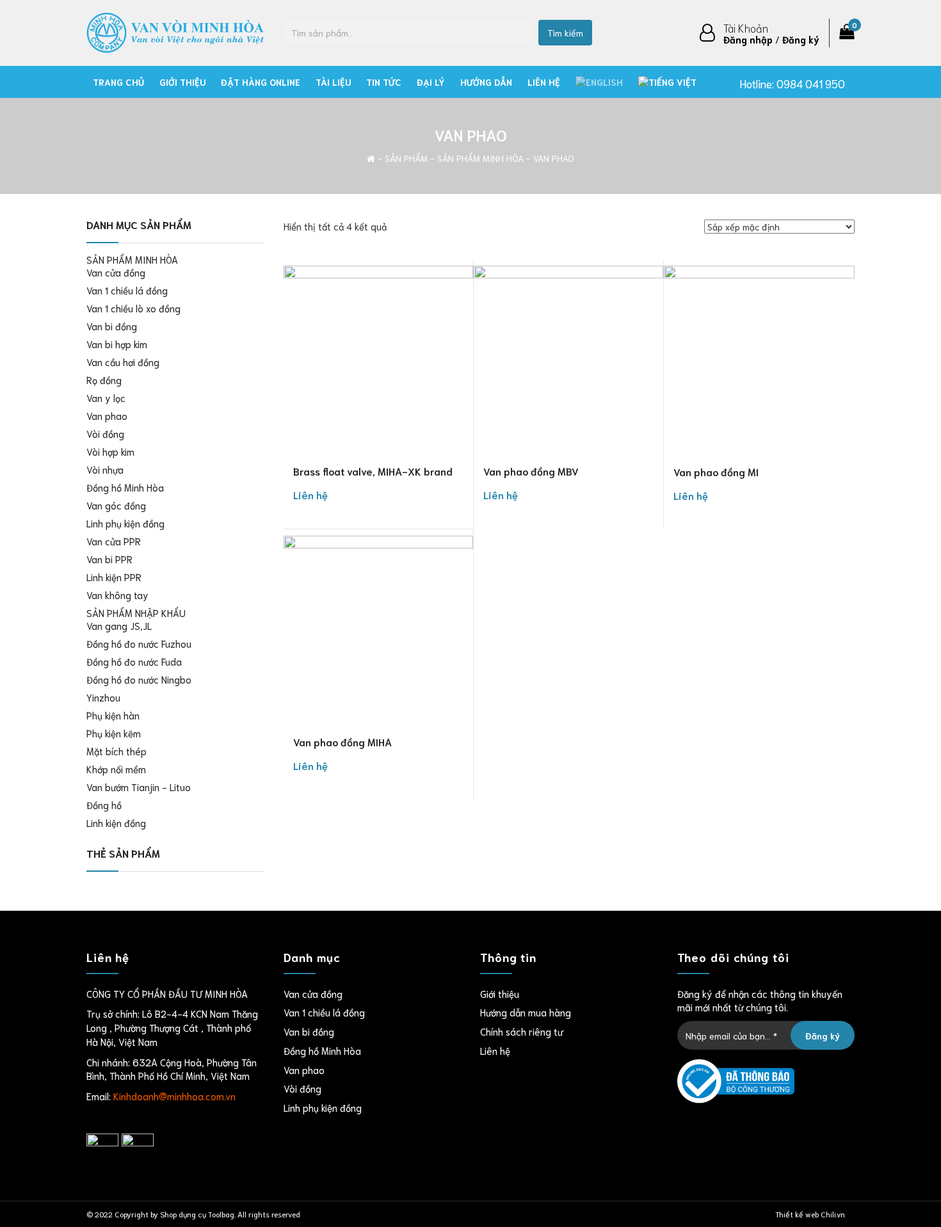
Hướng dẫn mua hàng (525, 1012)
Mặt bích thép (116, 750)
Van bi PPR (109, 558)
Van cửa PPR (113, 540)
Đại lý (431, 82)
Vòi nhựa (105, 469)
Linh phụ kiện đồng (125, 523)
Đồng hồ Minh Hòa (125, 487)
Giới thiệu (182, 82)
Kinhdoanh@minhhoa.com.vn (174, 1095)
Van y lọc (105, 397)
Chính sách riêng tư (521, 1031)
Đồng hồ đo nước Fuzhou (138, 643)
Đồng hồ (104, 804)
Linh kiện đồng (116, 822)
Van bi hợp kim (116, 343)
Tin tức (383, 82)
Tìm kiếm (565, 32)
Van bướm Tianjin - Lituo (138, 786)
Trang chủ (118, 82)
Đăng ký (800, 39)
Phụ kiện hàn (113, 715)
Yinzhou (103, 697)
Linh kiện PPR (113, 576)
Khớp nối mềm (116, 768)
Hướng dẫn (486, 82)
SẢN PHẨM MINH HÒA (480, 158)
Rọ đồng (104, 379)
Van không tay (117, 594)
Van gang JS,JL (119, 625)
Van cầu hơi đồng (122, 361)
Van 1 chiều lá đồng (127, 290)
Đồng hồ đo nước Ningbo (138, 679)
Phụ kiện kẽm (113, 732)
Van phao (106, 415)
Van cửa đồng (115, 272)
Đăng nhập (748, 39)
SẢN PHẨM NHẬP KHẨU (136, 612)
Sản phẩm (406, 158)
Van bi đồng (111, 325)
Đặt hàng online (260, 82)
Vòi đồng (105, 433)
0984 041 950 (810, 83)
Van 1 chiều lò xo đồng (133, 307)
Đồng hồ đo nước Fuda (134, 661)
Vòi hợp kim (110, 451)
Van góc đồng (116, 505)
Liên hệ (543, 82)
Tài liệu (333, 82)
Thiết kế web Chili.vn (810, 1214)
